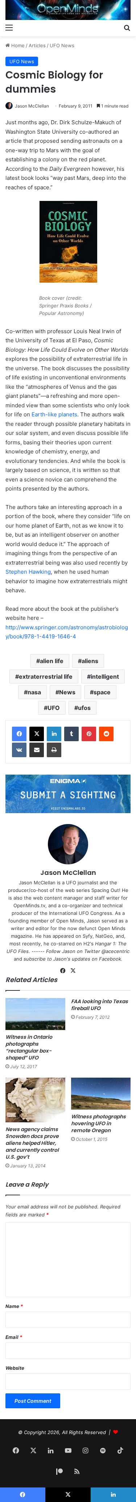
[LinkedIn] (54, 734)
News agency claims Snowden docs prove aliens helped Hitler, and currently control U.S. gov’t (32, 1143)
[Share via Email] (36, 750)
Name (14, 1306)
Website (14, 1368)
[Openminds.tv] (68, 10)
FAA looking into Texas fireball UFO (99, 1005)
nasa (34, 692)
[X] (36, 734)
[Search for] (127, 27)
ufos (84, 707)
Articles (37, 45)
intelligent (105, 676)
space (102, 692)
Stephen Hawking (28, 571)
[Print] (54, 750)
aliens (90, 661)
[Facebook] (19, 734)
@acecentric (115, 951)
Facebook (110, 959)
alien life (51, 661)
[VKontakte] (19, 750)
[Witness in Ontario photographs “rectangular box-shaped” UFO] (35, 1014)
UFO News (62, 45)
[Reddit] (106, 734)
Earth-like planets (54, 414)
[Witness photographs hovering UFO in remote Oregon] (101, 1094)
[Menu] (9, 27)
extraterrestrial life (46, 676)
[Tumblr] (71, 734)
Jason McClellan (32, 106)
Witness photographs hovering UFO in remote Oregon (98, 1123)
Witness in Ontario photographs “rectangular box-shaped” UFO (28, 1047)
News (67, 692)
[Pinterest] (89, 734)
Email (13, 1337)
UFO (54, 707)
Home (17, 45)
